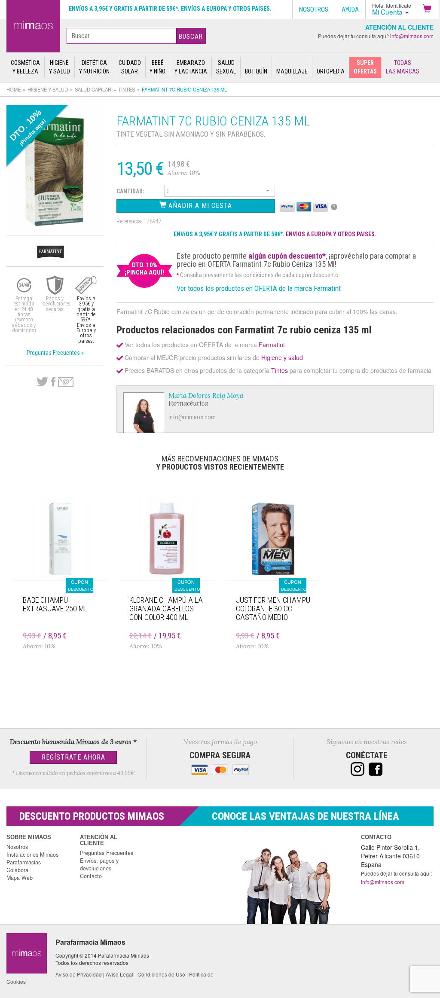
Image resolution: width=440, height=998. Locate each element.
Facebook (53, 382)
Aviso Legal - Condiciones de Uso (145, 974)
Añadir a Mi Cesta (199, 205)
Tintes (126, 89)
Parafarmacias (23, 862)
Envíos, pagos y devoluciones (99, 864)
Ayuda (350, 9)
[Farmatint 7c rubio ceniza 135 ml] (33, 24)
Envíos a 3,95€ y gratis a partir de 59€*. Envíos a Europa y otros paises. (170, 8)
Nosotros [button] (313, 9)
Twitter (42, 382)
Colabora (17, 870)
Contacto (91, 876)
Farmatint (272, 344)
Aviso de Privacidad (78, 974)
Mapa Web (19, 878)
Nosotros (17, 847)
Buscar (191, 36)
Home (13, 89)
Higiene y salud (48, 89)
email (65, 382)
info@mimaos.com (412, 36)
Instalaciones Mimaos (32, 854)
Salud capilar (93, 89)
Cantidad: (130, 191)
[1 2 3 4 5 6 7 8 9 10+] (219, 192)
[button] (429, 9)
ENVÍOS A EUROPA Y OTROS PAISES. (331, 234)
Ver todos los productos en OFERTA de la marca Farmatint (259, 288)
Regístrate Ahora (73, 757)
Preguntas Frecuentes (106, 853)
